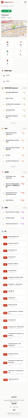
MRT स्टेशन (6, 6)
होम (1, 6)
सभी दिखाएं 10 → (14, 123)
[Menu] (25, 2)
